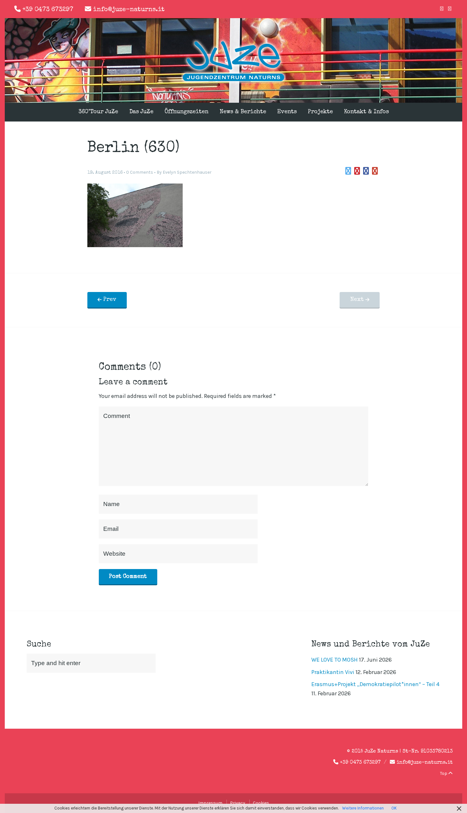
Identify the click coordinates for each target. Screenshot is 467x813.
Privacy (237, 803)
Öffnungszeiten (186, 112)
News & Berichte (243, 112)
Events (287, 112)
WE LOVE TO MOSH (334, 659)
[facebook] (442, 9)
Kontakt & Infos (366, 112)
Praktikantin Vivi (332, 672)
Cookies (261, 803)
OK (394, 808)
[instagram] (450, 9)
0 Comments (139, 172)
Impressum (210, 803)
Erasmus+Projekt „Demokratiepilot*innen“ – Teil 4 (375, 684)
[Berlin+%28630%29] (348, 171)
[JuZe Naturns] (233, 82)
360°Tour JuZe (98, 112)
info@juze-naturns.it (129, 10)
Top (444, 773)
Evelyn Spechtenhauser (187, 172)
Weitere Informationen (363, 808)
